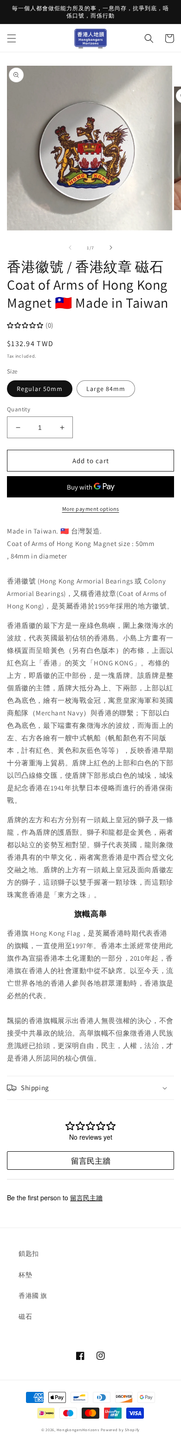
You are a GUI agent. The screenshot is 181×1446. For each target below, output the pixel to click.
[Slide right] (111, 247)
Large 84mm (105, 389)
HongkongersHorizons (78, 1429)
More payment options (90, 508)
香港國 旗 (33, 1295)
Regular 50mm (40, 389)
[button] (11, 38)
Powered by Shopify (120, 1429)
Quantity (18, 409)
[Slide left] (70, 247)
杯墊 (25, 1275)
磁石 (25, 1316)
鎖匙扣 (29, 1253)
